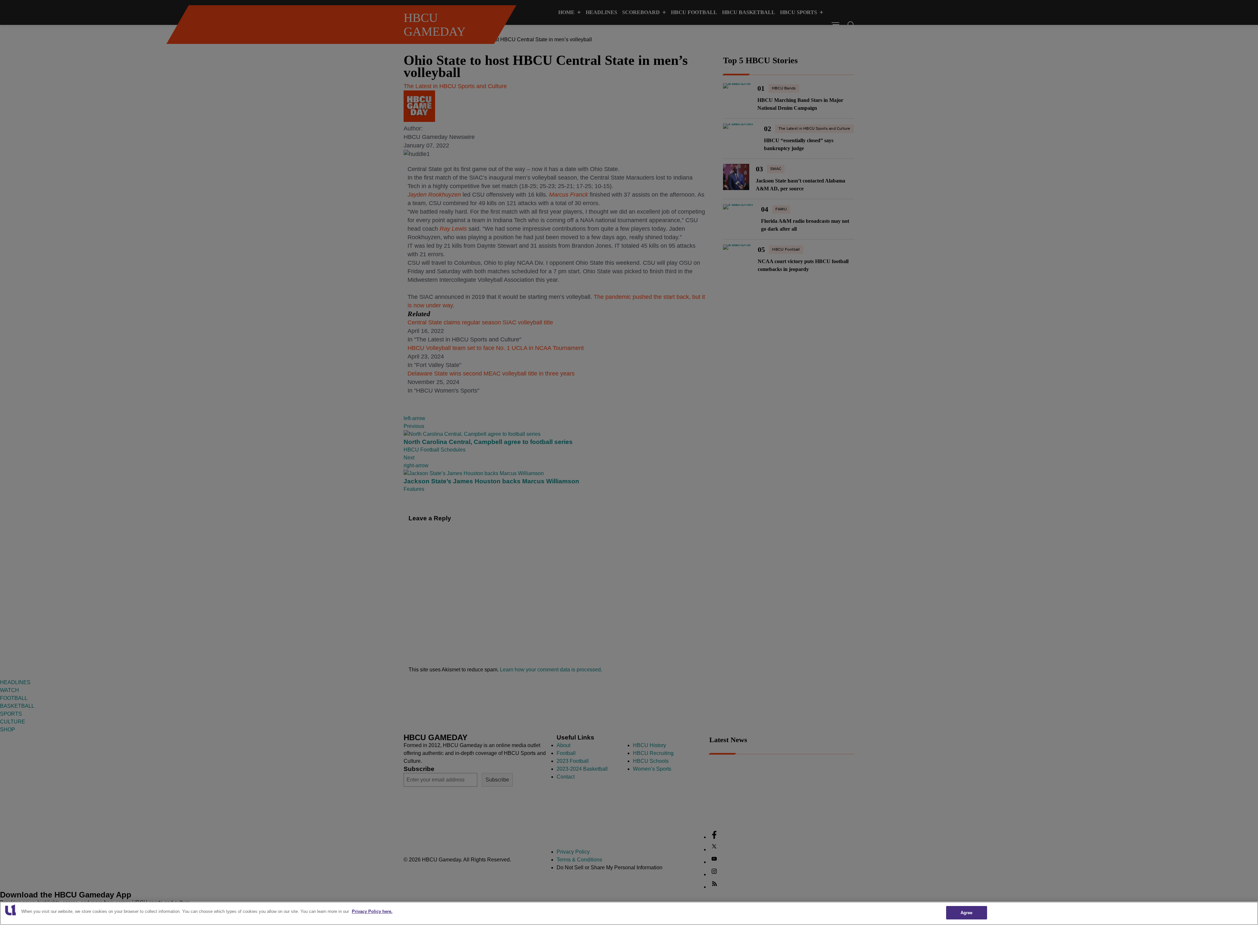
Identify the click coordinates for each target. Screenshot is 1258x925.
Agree (967, 912)
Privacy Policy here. (372, 911)
